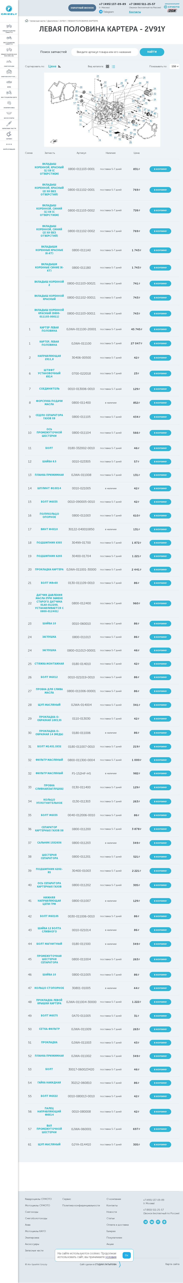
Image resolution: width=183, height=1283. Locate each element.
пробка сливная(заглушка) (49, 787)
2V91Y (63, 21)
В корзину (160, 169)
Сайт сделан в (100, 1264)
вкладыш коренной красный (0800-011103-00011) (49, 313)
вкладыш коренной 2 (49, 283)
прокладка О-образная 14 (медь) (49, 733)
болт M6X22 (49, 1096)
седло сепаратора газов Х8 (49, 417)
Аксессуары (32, 1244)
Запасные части (37, 21)
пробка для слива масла (49, 691)
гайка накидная (49, 1082)
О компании (114, 1199)
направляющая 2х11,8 (49, 358)
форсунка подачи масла (49, 403)
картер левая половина (49, 329)
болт (49, 448)
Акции (110, 1244)
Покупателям (114, 1237)
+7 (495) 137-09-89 (112, 4)
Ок (126, 1255)
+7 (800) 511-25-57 (142, 4)
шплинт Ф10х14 (49, 488)
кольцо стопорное (49, 988)
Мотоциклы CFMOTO (37, 1205)
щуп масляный (49, 704)
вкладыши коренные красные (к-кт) (49, 250)
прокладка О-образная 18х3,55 (49, 719)
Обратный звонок (82, 8)
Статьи (111, 1218)
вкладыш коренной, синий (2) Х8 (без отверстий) (49, 231)
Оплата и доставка (118, 1224)
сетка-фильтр (49, 1029)
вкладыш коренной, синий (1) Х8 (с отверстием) (49, 210)
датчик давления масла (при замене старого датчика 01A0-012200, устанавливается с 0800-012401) (49, 603)
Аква (27, 1224)
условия (110, 1257)
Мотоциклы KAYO (35, 1231)
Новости (112, 1211)
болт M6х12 (49, 677)
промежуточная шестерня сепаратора (49, 959)
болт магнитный (49, 943)
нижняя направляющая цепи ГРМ (49, 901)
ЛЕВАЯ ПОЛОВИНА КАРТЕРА (83, 21)
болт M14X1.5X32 (49, 746)
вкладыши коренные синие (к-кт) (49, 267)
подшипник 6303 (49, 542)
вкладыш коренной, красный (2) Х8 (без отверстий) (49, 189)
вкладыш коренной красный (49, 297)
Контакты (135, 12)
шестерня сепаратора (49, 857)
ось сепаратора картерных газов (49, 885)
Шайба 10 (49, 974)
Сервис (66, 1199)
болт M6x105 (49, 916)
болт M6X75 (49, 1015)
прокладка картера (49, 569)
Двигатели (52, 21)
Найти (152, 51)
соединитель (49, 388)
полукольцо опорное (49, 515)
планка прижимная (49, 474)
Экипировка (32, 1237)
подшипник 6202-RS (49, 871)
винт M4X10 (49, 529)
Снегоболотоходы (36, 1218)
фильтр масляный (49, 759)
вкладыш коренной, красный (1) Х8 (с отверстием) (49, 169)
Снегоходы (31, 1211)
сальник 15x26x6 (49, 842)
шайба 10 (49, 623)
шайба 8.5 (49, 461)
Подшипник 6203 (49, 556)
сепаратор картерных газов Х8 (49, 829)
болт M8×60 (49, 582)
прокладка (49, 1042)
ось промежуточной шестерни (49, 432)
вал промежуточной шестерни (49, 1129)
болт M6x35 (49, 501)
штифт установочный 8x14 (49, 373)
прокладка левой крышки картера (49, 1002)
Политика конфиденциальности (81, 1205)
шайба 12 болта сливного (49, 930)
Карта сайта (172, 1264)
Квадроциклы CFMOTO (38, 1199)
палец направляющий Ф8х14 (49, 1111)
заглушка (49, 636)
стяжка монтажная (49, 663)
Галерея (111, 1231)
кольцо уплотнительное (49, 801)
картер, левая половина (49, 343)
